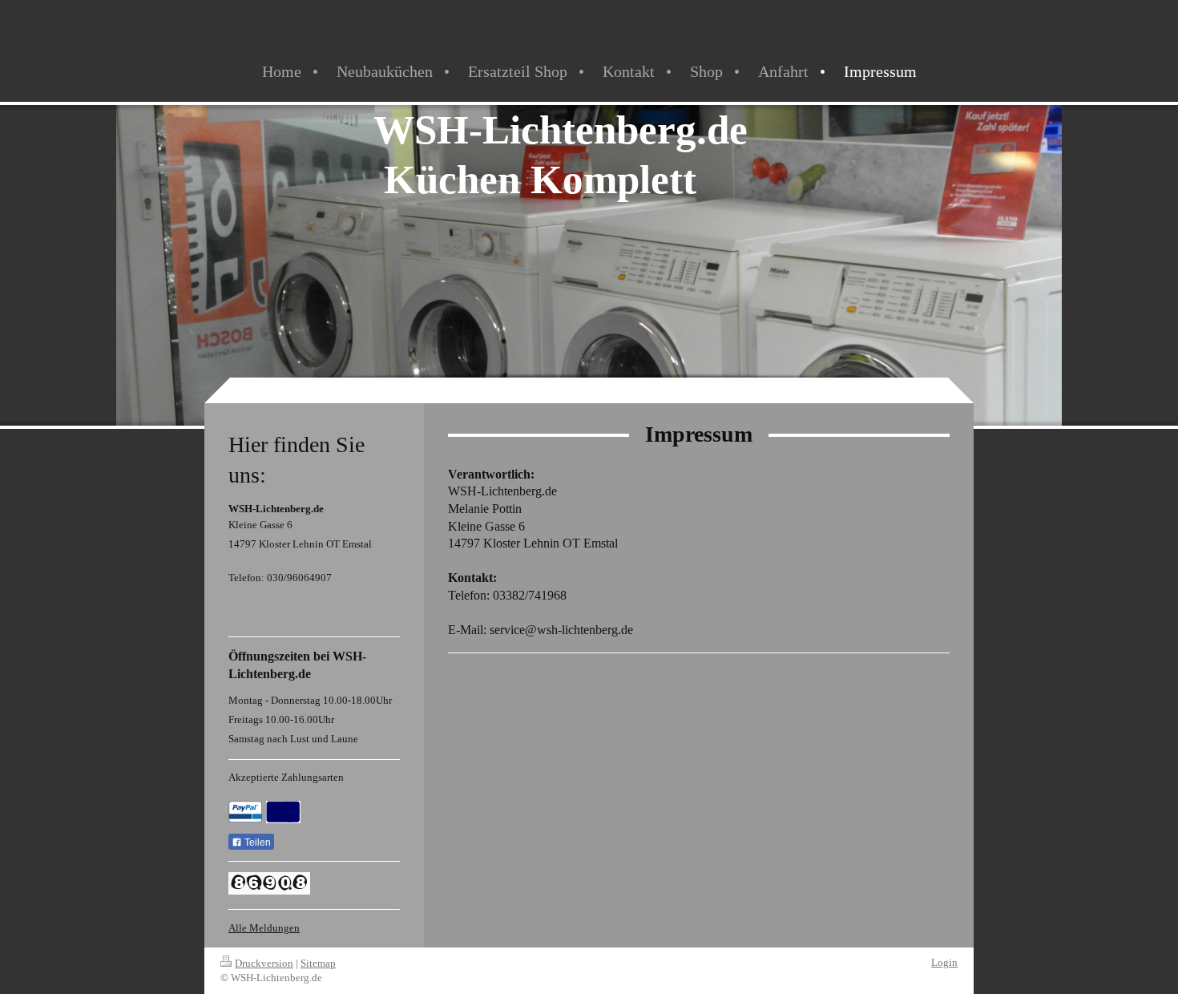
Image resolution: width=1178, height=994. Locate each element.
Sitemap (318, 963)
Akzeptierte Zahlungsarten (286, 777)
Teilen (256, 842)
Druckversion (264, 963)
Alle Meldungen (264, 928)
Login (944, 962)
